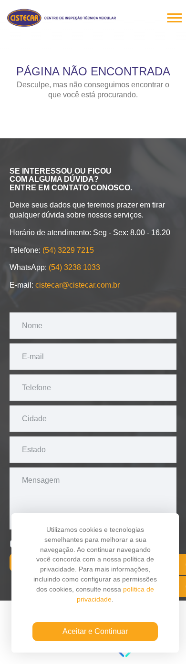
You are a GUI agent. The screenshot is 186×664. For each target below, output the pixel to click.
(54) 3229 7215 (68, 250)
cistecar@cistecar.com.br (77, 285)
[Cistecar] (62, 16)
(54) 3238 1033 (74, 267)
